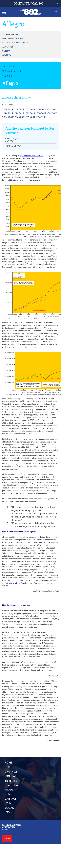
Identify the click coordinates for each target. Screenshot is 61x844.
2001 (32, 117)
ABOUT (9, 789)
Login (7, 838)
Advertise (7, 46)
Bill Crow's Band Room (15, 42)
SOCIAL (9, 808)
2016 (4, 113)
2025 (10, 109)
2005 (10, 117)
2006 (4, 117)
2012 (27, 113)
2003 (21, 117)
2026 (4, 109)
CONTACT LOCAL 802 (28, 3)
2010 (38, 113)
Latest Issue (8, 66)
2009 (43, 113)
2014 (15, 113)
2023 (21, 109)
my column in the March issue (31, 155)
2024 (15, 109)
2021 (32, 109)
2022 (27, 109)
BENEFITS (11, 780)
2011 (32, 113)
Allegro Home (10, 34)
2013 (21, 113)
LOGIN (8, 812)
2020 (38, 109)
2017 (54, 109)
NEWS (8, 767)
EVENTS (9, 803)
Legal (5, 829)
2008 (49, 113)
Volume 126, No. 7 (11, 71)
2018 (49, 109)
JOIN (7, 794)
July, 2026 (7, 76)
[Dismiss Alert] (57, 3)
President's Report (13, 38)
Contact (7, 50)
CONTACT (10, 798)
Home (8, 762)
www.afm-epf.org (18, 583)
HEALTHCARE (13, 785)
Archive (6, 54)
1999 (43, 117)
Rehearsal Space (11, 824)
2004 (15, 117)
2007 (54, 113)
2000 (38, 117)
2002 (27, 117)
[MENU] (4, 11)
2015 (10, 113)
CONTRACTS (12, 776)
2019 (43, 109)
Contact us (8, 827)
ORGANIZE (11, 771)
